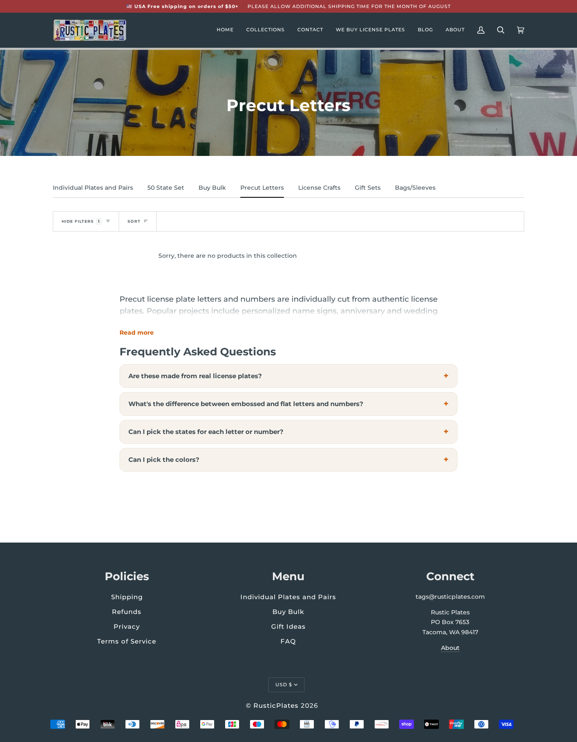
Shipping (127, 597)
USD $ (283, 684)
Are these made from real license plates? (195, 376)
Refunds (127, 612)
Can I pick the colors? (163, 460)
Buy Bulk (212, 187)
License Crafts (319, 187)
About (450, 648)
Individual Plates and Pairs (93, 187)
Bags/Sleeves (415, 187)
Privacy (127, 626)
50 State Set (165, 187)
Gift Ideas (288, 626)
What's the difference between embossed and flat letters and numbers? (245, 404)
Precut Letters (262, 187)
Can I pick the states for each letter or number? (205, 432)
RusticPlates (276, 705)
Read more (137, 332)
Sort (134, 221)
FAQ (288, 641)
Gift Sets (368, 187)
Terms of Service (126, 641)
